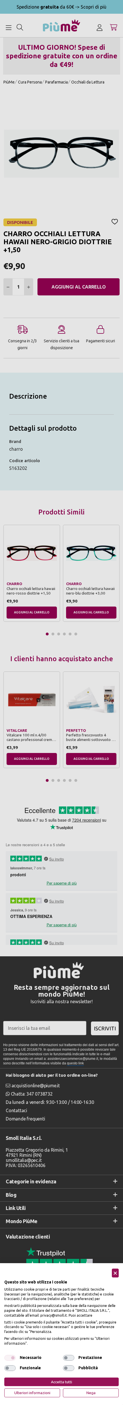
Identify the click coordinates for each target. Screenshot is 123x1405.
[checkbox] (10, 1358)
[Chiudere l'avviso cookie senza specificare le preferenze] (115, 1273)
